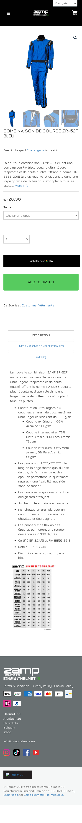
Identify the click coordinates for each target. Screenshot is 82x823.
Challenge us (36, 150)
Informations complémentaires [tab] (41, 346)
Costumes (29, 305)
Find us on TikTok (16, 752)
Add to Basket (41, 282)
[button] (75, 37)
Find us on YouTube (36, 752)
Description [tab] (41, 335)
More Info (21, 185)
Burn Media (11, 794)
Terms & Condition (16, 686)
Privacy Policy (42, 686)
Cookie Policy (63, 686)
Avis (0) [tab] (41, 357)
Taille (7, 207)
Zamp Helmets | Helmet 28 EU (44, 794)
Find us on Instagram (6, 752)
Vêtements (46, 305)
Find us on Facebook (26, 752)
